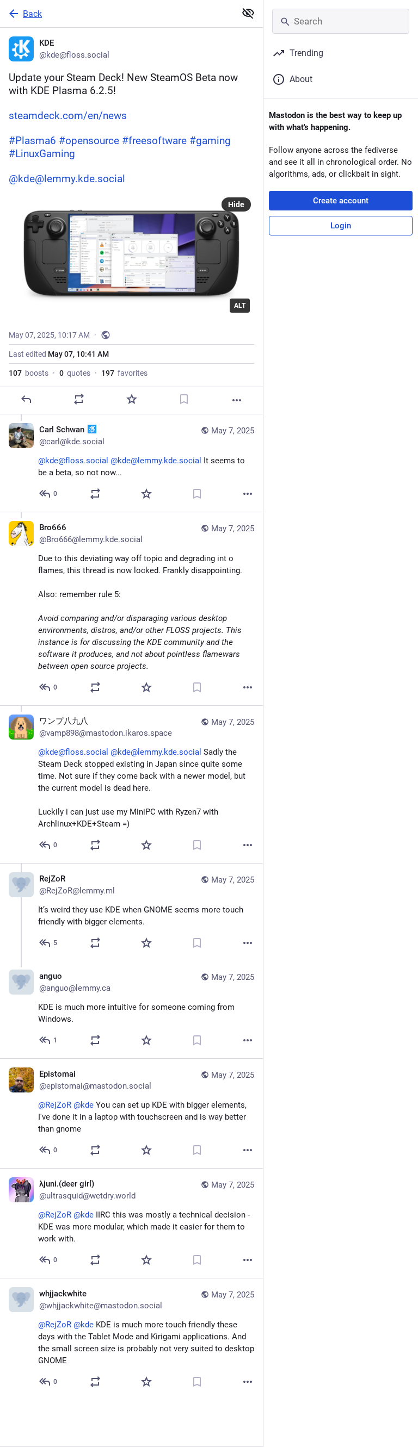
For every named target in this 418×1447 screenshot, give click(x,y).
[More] (236, 400)
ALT (239, 305)
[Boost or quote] (78, 399)
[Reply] (26, 399)
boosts (28, 373)
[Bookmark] (183, 399)
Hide (236, 204)
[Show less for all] (248, 13)
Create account (340, 201)
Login (340, 226)
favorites (124, 373)
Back (32, 14)
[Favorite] (131, 399)
